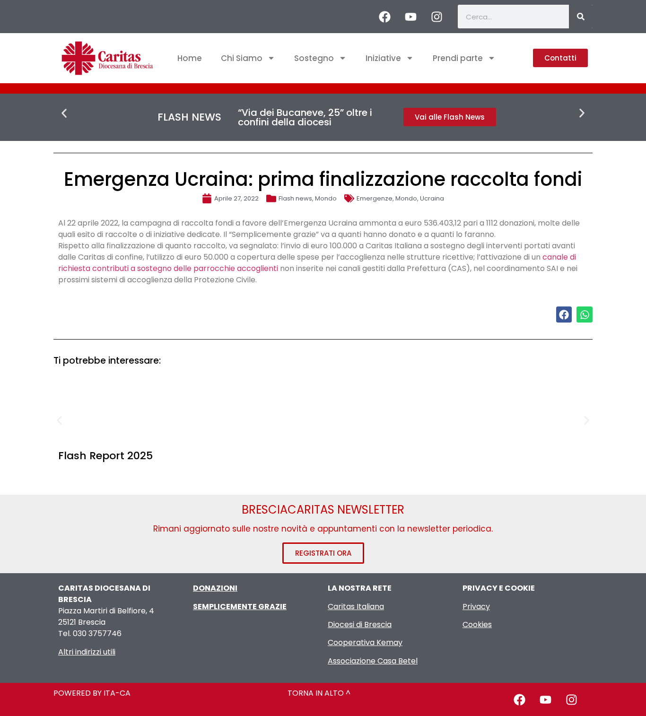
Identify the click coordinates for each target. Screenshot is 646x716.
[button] (64, 113)
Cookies (477, 624)
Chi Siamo (241, 58)
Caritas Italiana (356, 606)
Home (189, 58)
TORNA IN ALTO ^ (319, 693)
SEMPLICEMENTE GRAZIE (240, 606)
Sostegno (314, 58)
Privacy (476, 606)
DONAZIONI (215, 588)
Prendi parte (458, 58)
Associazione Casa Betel (373, 660)
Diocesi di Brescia (360, 624)
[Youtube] (410, 16)
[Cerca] (581, 16)
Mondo (326, 198)
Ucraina (432, 198)
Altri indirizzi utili (86, 651)
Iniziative (383, 58)
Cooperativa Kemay (365, 642)
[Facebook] (384, 16)
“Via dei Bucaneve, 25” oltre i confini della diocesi (305, 117)
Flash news (295, 198)
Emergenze (375, 198)
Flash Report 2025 (105, 455)
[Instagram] (436, 16)
